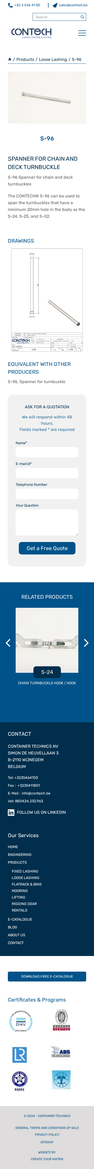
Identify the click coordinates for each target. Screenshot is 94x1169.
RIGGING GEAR (24, 904)
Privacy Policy (47, 1134)
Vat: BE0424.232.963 (25, 801)
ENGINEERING (20, 854)
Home (13, 847)
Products (25, 59)
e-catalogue (20, 919)
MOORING (20, 891)
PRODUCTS (17, 862)
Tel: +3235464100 (23, 778)
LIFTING (18, 897)
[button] (79, 33)
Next (87, 643)
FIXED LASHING (25, 871)
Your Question (27, 505)
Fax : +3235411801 (24, 785)
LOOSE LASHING (25, 878)
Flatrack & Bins (27, 884)
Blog (12, 927)
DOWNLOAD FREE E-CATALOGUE (47, 976)
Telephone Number (31, 484)
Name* (21, 443)
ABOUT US (16, 935)
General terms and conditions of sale (47, 1128)
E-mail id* (24, 464)
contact (16, 943)
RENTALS (19, 910)
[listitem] (47, 649)
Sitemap (47, 1142)
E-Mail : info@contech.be (29, 793)
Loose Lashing (53, 59)
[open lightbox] (47, 300)
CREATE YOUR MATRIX (47, 1159)
